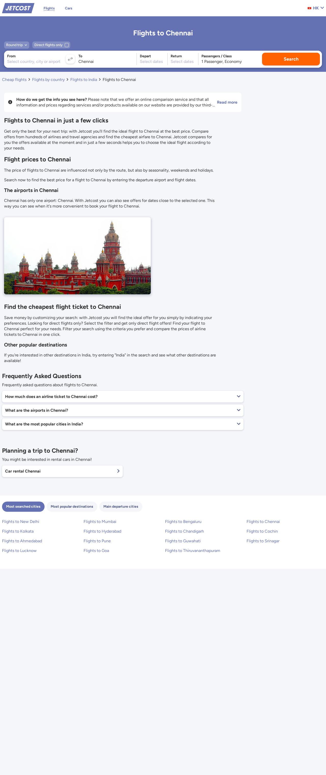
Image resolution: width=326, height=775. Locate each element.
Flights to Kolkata (18, 531)
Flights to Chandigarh (184, 531)
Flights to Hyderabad (102, 531)
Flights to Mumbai (100, 521)
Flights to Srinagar (263, 540)
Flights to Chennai (263, 521)
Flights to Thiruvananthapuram (192, 550)
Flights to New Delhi (20, 521)
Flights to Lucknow (19, 550)
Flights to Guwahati (183, 540)
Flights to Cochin (262, 531)
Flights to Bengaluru (183, 521)
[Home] (18, 7)
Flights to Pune (97, 540)
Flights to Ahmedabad (22, 540)
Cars (68, 8)
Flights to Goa (96, 550)
